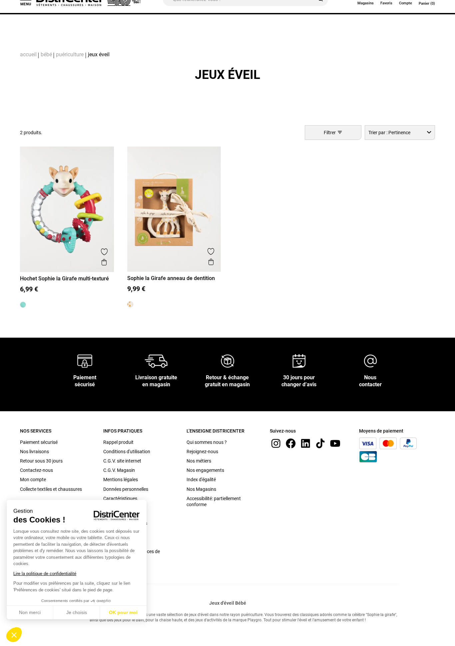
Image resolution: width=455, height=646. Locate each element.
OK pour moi (123, 612)
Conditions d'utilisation (126, 451)
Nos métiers (199, 461)
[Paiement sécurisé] (84, 360)
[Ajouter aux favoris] (104, 251)
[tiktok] (320, 443)
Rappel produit (118, 442)
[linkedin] (305, 443)
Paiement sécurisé (39, 442)
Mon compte (33, 479)
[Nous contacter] (370, 360)
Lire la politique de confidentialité (44, 573)
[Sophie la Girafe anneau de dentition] (130, 304)
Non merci (30, 612)
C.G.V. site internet (122, 461)
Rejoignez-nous (202, 451)
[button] (14, 635)
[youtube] (335, 443)
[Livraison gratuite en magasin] (156, 360)
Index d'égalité (201, 479)
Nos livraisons (34, 451)
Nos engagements (205, 470)
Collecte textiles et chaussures (51, 489)
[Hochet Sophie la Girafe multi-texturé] (23, 305)
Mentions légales (120, 479)
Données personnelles (125, 489)
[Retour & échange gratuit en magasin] (227, 360)
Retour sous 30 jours (41, 461)
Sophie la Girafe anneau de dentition (171, 278)
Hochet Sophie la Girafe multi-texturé (64, 278)
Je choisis (76, 612)
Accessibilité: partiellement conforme (214, 501)
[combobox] (399, 132)
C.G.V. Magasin (119, 470)
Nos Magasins (201, 489)
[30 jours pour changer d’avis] (299, 360)
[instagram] (276, 443)
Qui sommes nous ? (207, 442)
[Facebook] (291, 443)
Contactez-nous (36, 470)
